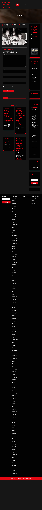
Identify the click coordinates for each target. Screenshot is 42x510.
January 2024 (14, 237)
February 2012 (14, 465)
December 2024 (14, 219)
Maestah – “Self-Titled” (35, 141)
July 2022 (13, 265)
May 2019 (13, 326)
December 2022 (14, 257)
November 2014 (14, 412)
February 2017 (14, 369)
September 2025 (15, 205)
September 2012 (15, 454)
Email (4, 75)
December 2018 (14, 334)
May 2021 (13, 288)
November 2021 (14, 278)
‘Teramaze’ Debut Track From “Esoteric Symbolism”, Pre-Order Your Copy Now (20, 144)
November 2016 (14, 374)
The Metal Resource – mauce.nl (6, 4)
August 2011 (14, 475)
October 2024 (14, 222)
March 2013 (14, 444)
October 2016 (14, 376)
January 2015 (14, 409)
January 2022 (14, 275)
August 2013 (14, 436)
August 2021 (14, 283)
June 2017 (13, 363)
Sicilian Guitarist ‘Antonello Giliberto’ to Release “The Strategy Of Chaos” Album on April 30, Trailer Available (20, 117)
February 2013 (14, 446)
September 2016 (15, 377)
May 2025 (13, 211)
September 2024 (15, 224)
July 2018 (13, 342)
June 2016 (13, 382)
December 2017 (14, 353)
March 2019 (14, 329)
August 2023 (14, 245)
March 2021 (14, 291)
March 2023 (14, 253)
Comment (5, 54)
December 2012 (14, 449)
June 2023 (13, 248)
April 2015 (13, 404)
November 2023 (14, 240)
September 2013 (15, 435)
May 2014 (13, 422)
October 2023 (14, 241)
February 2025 (14, 216)
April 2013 (13, 443)
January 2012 (14, 467)
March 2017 (14, 368)
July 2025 (13, 208)
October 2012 (14, 452)
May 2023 (13, 249)
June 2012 (13, 459)
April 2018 (13, 347)
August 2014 (14, 417)
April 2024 (13, 232)
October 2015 (14, 395)
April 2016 (13, 385)
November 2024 (14, 221)
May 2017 (13, 364)
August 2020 (14, 302)
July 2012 (13, 457)
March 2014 (14, 425)
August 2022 (14, 264)
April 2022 (13, 270)
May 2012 (13, 460)
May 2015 (13, 403)
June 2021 (13, 286)
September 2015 (15, 396)
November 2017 (14, 355)
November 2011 (14, 470)
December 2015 (14, 392)
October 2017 (14, 356)
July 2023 (13, 246)
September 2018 (15, 339)
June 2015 (13, 401)
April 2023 (13, 251)
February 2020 (14, 312)
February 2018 (14, 350)
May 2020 (13, 307)
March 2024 (14, 233)
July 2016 (13, 380)
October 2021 (14, 280)
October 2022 (14, 261)
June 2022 (13, 267)
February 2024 (14, 235)
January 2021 (14, 294)
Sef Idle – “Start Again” (6, 140)
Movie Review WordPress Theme (17, 478)
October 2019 (14, 318)
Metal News (34, 77)
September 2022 (15, 262)
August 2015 (14, 398)
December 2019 (14, 315)
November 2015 (14, 393)
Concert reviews (33, 68)
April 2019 (13, 328)
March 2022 (14, 272)
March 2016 (14, 387)
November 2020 (14, 297)
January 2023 (14, 256)
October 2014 (14, 414)
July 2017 (13, 361)
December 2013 (14, 430)
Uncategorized (34, 206)
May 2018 (13, 345)
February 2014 (14, 427)
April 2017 (13, 366)
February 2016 (14, 388)
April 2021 (13, 289)
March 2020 (14, 310)
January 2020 (14, 313)
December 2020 (14, 296)
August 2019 (14, 321)
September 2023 (15, 243)
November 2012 (14, 451)
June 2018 (13, 344)
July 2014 (13, 419)
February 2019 (14, 331)
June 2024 (13, 229)
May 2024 (13, 230)
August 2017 (14, 360)
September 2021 (15, 281)
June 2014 (13, 420)
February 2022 (14, 273)
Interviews (34, 73)
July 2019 (13, 323)
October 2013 (14, 433)
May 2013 (13, 441)
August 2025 (14, 206)
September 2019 (15, 320)
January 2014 (14, 428)
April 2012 (13, 462)
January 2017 (14, 371)
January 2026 (14, 198)
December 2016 (14, 372)
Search (34, 183)
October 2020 (14, 299)
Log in (23, 198)
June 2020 (13, 305)
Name (4, 69)
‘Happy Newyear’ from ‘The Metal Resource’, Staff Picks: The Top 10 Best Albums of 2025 (8, 115)
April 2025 (13, 213)
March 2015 (14, 406)
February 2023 (14, 254)
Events (33, 70)
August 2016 (14, 379)
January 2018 (14, 352)
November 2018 (14, 336)
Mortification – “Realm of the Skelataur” (35, 153)
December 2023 (14, 238)
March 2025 (14, 214)
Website (4, 81)
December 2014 (14, 411)
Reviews (34, 81)
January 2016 (14, 390)
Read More (7, 128)
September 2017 (15, 358)
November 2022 (14, 259)
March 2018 (14, 348)
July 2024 (13, 227)
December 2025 (14, 200)
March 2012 (14, 463)
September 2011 (15, 473)
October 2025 (14, 203)
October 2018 (14, 337)
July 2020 (13, 304)
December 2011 (14, 468)
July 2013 (13, 438)
